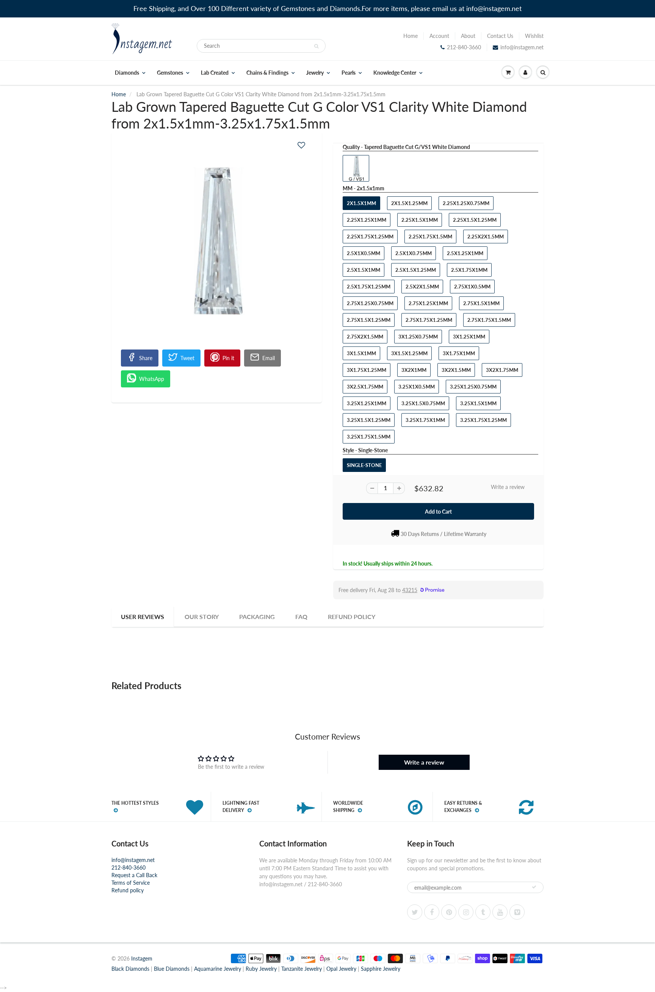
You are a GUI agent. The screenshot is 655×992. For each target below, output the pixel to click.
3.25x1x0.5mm (416, 387)
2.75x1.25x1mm (428, 303)
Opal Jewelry (341, 968)
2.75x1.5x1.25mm (368, 320)
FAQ (301, 616)
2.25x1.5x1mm (419, 220)
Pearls (349, 73)
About (468, 36)
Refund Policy (351, 616)
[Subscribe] (534, 887)
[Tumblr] (482, 912)
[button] (301, 145)
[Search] (316, 46)
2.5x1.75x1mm (469, 270)
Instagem (141, 958)
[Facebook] (431, 912)
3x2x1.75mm (502, 370)
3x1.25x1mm (469, 337)
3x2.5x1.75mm (365, 387)
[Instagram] (465, 912)
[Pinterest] (448, 912)
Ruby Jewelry (261, 968)
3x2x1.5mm (456, 370)
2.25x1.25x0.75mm (466, 203)
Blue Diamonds (172, 968)
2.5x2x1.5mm (422, 287)
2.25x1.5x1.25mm (475, 220)
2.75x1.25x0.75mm (370, 303)
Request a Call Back (134, 875)
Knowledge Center (394, 73)
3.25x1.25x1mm (366, 403)
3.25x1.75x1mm (425, 420)
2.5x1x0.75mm (413, 253)
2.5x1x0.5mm (363, 253)
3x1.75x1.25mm (366, 370)
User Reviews (142, 616)
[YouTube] (500, 912)
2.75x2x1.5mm (365, 337)
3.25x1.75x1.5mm (368, 437)
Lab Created (215, 73)
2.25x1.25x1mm (366, 220)
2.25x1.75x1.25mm (370, 237)
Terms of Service (130, 882)
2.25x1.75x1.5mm (430, 237)
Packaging (257, 616)
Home (410, 36)
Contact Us (500, 36)
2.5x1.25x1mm (465, 253)
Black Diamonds (130, 968)
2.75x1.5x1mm (481, 303)
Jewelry (315, 73)
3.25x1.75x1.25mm (483, 420)
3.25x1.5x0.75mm (423, 403)
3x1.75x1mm (459, 353)
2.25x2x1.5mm (485, 237)
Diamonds (127, 73)
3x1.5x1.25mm (409, 353)
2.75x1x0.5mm (472, 287)
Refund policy (127, 890)
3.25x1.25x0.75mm (473, 387)
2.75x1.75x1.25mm (429, 320)
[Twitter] (414, 912)
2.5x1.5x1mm (363, 270)
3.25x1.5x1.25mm (368, 420)
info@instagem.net (522, 47)
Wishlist (534, 36)
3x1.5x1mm (361, 353)
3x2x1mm (413, 370)
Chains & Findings (267, 73)
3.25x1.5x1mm (478, 403)
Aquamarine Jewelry (217, 968)
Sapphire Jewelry (380, 968)
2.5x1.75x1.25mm (368, 287)
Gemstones (170, 73)
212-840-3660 (464, 47)
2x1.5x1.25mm (409, 203)
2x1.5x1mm (361, 203)
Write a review (508, 487)
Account (439, 36)
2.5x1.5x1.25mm (415, 270)
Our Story (202, 616)
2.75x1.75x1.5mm (489, 320)
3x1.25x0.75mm (418, 337)
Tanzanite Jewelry (301, 968)
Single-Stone (364, 465)
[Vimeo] (517, 912)
